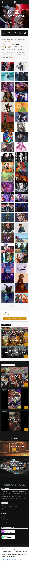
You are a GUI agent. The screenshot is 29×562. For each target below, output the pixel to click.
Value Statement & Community (8, 517)
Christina (18, 22)
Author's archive (15, 318)
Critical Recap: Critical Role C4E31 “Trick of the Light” (14, 352)
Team (2, 516)
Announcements (6, 337)
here (12, 57)
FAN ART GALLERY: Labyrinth (14, 398)
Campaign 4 (5, 347)
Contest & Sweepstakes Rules (8, 521)
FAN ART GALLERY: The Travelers (15, 420)
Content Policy (4, 519)
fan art (11, 306)
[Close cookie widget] (27, 548)
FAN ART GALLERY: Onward (14, 331)
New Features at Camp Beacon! (15, 340)
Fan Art (14, 8)
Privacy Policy (4, 522)
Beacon (14, 337)
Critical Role (21, 347)
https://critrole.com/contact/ (10, 506)
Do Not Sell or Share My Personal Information (13, 559)
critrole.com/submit (6, 41)
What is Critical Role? (15, 446)
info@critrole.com (8, 508)
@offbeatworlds (6, 46)
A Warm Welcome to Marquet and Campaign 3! (14, 464)
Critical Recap (13, 347)
